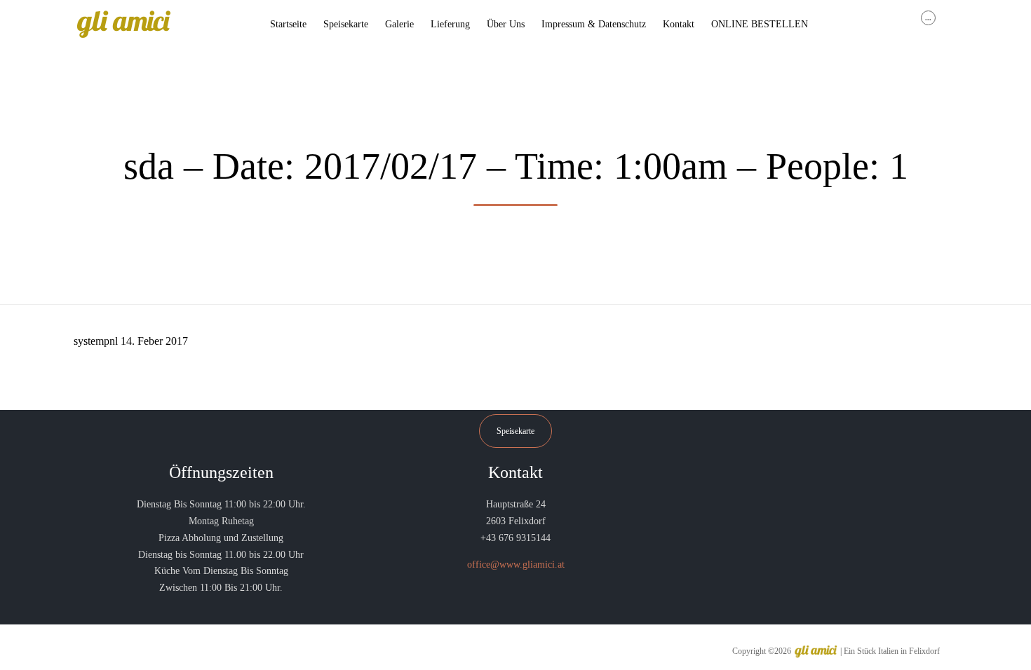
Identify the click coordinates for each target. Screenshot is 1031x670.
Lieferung (450, 24)
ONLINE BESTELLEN (759, 24)
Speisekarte (345, 24)
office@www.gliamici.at (516, 564)
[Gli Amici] (123, 25)
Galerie (399, 24)
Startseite (288, 24)
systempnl (96, 341)
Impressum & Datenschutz (593, 24)
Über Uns (506, 24)
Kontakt (678, 24)
